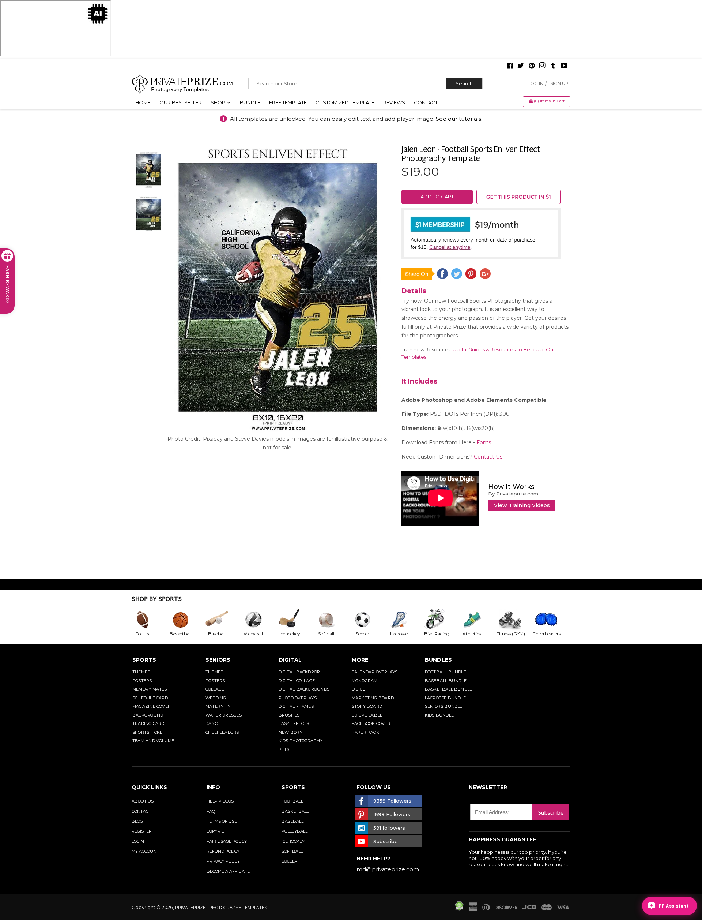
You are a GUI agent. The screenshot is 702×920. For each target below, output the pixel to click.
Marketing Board (373, 697)
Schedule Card (150, 697)
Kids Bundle (439, 715)
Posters (142, 680)
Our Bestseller (180, 102)
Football (292, 801)
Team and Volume (153, 740)
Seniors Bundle (444, 706)
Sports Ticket (148, 732)
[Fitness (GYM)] (514, 619)
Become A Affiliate (228, 871)
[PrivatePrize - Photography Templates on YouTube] (564, 66)
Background (147, 715)
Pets (284, 749)
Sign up (559, 83)
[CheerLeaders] (550, 619)
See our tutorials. (459, 118)
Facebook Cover (371, 723)
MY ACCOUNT (145, 851)
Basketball (295, 811)
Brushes (289, 715)
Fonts (483, 442)
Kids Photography (301, 740)
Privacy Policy (223, 861)
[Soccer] (368, 619)
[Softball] (332, 619)
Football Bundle (445, 671)
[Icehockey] (295, 619)
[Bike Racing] (441, 619)
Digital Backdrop (299, 671)
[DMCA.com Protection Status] (459, 909)
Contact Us (488, 456)
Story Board (367, 706)
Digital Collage (297, 680)
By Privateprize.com (513, 494)
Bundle (250, 102)
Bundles (438, 660)
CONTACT (141, 811)
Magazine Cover (151, 706)
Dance (212, 723)
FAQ (211, 811)
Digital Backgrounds (304, 689)
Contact (426, 102)
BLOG (137, 821)
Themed (141, 671)
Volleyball (294, 831)
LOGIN (138, 841)
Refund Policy (223, 851)
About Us (143, 801)
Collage (214, 689)
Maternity (217, 706)
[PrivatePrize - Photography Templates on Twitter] (520, 66)
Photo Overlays (298, 697)
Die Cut (360, 689)
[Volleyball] (259, 619)
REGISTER (142, 831)
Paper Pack (365, 732)
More (360, 660)
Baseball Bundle (446, 680)
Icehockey (293, 841)
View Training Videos (522, 505)
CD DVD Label (367, 715)
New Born (291, 732)
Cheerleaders (222, 732)
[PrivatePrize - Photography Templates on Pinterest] (531, 66)
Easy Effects (294, 723)
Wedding (215, 697)
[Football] (150, 619)
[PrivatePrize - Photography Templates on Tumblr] (553, 66)
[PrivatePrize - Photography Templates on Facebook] (509, 66)
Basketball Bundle (448, 689)
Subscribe (550, 812)
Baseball (292, 821)
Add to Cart (437, 196)
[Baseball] (222, 619)
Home (143, 102)
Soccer (290, 861)
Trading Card (148, 723)
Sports (144, 660)
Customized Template (345, 102)
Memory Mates (149, 689)
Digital (290, 660)
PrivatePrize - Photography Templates (221, 907)
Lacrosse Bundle (445, 697)
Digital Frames (296, 706)
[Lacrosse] (404, 619)
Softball (292, 851)
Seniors (218, 660)
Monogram (365, 680)
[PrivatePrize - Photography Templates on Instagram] (542, 66)
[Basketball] (186, 619)
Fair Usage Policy (227, 841)
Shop (218, 102)
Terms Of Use (222, 821)
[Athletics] (477, 619)
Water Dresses (223, 715)
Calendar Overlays (375, 671)
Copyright (218, 831)
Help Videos (220, 801)
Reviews (394, 102)
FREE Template (288, 102)
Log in (535, 83)
